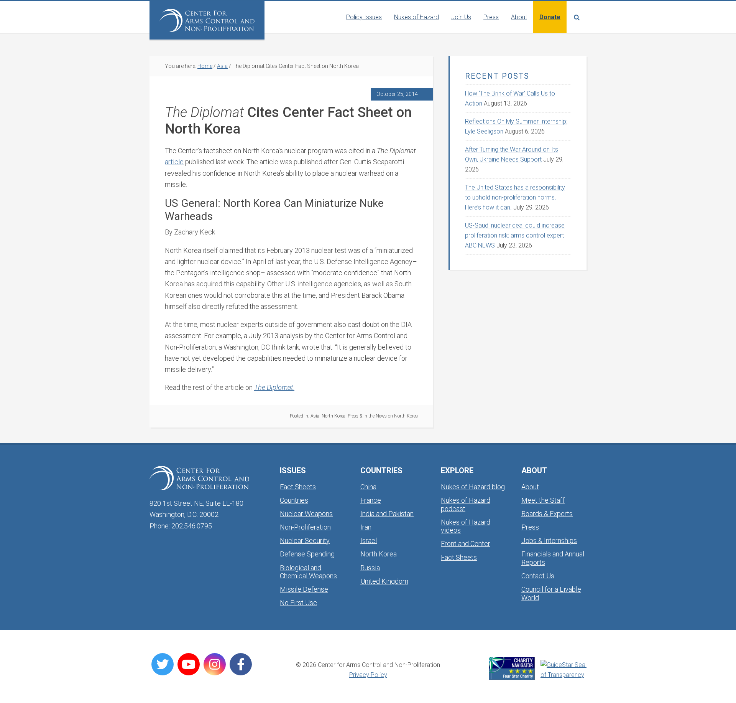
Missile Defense (304, 589)
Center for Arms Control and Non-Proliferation (207, 20)
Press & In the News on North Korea (383, 416)
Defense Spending (307, 554)
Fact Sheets (298, 487)
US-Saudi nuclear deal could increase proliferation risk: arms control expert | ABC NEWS (516, 235)
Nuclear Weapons (306, 514)
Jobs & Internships (549, 540)
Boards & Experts (547, 514)
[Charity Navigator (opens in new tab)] (512, 668)
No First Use (298, 603)
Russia (370, 568)
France (370, 500)
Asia (314, 416)
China (368, 487)
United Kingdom (384, 581)
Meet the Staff (543, 500)
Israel (368, 540)
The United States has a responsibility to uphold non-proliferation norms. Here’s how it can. (515, 197)
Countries (294, 500)
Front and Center (465, 544)
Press (530, 527)
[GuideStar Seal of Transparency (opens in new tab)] (563, 670)
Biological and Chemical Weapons (308, 572)
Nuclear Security (305, 540)
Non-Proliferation (305, 527)
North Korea (333, 416)
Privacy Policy (368, 674)
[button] (576, 17)
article (174, 162)
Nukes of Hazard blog (473, 487)
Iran (365, 527)
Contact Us (537, 576)
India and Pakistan (387, 514)
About (530, 487)
